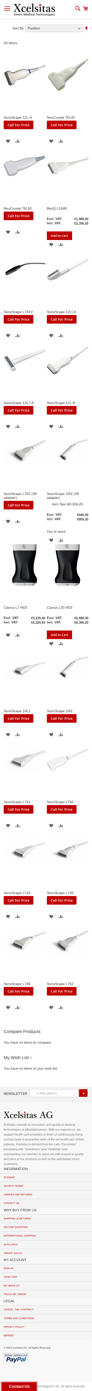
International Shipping (20, 1235)
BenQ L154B (57, 208)
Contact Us (11, 1203)
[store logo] (34, 9)
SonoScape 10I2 (60, 711)
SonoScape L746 (17, 984)
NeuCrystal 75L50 (18, 208)
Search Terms (13, 1186)
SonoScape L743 (17, 893)
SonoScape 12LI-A (61, 312)
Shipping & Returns (17, 1218)
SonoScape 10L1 (17, 711)
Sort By (18, 28)
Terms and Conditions (19, 1318)
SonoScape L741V (18, 312)
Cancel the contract (19, 1309)
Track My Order (15, 1294)
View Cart (10, 1277)
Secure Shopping (16, 1227)
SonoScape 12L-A (18, 117)
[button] (8, 141)
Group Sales (13, 1253)
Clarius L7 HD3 (15, 607)
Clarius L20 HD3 (59, 607)
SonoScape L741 (17, 802)
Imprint (9, 1335)
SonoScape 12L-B (61, 403)
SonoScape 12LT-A (19, 403)
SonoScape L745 (60, 893)
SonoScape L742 (60, 802)
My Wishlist (12, 1285)
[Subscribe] (83, 1093)
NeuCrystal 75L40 (61, 117)
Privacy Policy (14, 1327)
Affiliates (11, 1244)
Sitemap (9, 1177)
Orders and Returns (18, 1194)
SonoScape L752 (60, 984)
